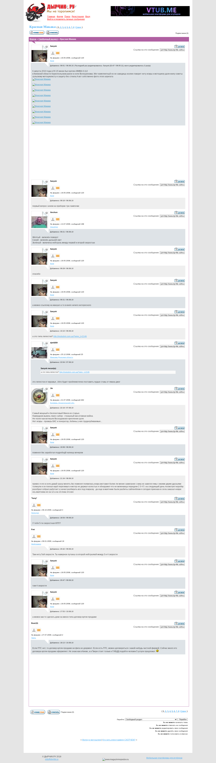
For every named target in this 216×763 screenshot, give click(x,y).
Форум (60, 16)
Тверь (33, 638)
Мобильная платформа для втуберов (164, 758)
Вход (87, 16)
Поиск (67, 16)
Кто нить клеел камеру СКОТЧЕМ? (119, 740)
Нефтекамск (36, 544)
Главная (51, 16)
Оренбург (54, 227)
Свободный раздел (48, 39)
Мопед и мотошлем (91, 740)
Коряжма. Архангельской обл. (62, 403)
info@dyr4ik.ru (51, 759)
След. (78, 27)
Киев (52, 61)
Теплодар (35, 513)
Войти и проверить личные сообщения (66, 19)
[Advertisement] (108, 152)
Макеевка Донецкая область (61, 357)
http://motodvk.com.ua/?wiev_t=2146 (70, 336)
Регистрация (78, 16)
